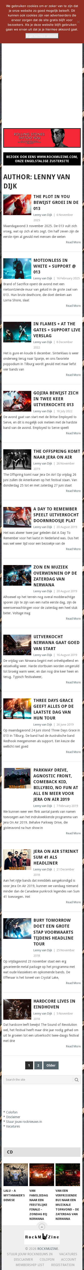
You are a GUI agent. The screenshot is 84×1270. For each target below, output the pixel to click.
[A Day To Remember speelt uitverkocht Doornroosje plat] (17, 517)
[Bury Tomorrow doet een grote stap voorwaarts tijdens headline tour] (17, 928)
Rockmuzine (47, 1249)
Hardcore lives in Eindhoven (54, 1004)
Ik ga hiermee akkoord (42, 36)
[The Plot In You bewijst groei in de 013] (17, 205)
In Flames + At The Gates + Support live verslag (56, 329)
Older (51, 1065)
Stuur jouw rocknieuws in (29, 1254)
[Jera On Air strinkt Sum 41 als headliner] (17, 859)
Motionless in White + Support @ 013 (54, 266)
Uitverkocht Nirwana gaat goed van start (56, 642)
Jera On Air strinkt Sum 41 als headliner (55, 857)
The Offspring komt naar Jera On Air (56, 454)
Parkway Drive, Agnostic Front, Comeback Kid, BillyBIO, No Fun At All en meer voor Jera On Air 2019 (55, 785)
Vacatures (68, 1254)
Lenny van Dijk (42, 215)
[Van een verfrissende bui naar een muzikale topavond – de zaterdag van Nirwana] (68, 1174)
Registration (62, 1265)
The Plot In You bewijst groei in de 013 (56, 202)
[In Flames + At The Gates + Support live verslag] (17, 332)
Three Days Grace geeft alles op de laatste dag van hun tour (53, 709)
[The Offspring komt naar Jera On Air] (17, 459)
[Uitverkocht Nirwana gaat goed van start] (17, 645)
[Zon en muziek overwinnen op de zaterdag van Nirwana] (17, 575)
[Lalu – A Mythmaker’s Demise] (16, 1174)
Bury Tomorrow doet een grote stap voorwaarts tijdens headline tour (53, 932)
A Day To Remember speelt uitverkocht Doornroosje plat (56, 514)
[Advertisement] (42, 78)
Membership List (30, 1265)
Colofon (47, 1259)
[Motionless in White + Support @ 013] (17, 268)
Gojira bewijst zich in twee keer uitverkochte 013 (55, 398)
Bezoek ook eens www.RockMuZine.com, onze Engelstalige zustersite (42, 159)
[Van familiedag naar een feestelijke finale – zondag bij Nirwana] (41, 1174)
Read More (73, 242)
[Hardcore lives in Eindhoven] (17, 1009)
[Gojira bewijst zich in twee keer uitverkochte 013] (17, 401)
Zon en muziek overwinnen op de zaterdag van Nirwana (55, 576)
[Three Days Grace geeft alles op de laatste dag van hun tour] (17, 708)
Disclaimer (23, 1259)
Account (68, 1259)
